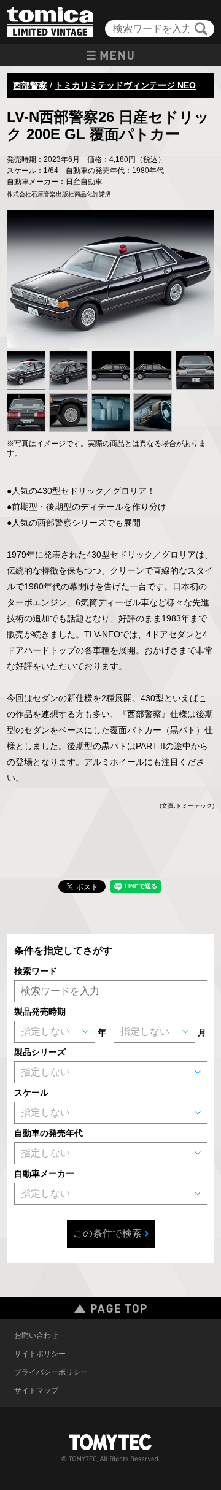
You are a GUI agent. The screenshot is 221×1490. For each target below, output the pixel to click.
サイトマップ (36, 1390)
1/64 (51, 170)
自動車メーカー (44, 1173)
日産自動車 (84, 181)
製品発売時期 (40, 1011)
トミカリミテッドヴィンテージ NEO (125, 85)
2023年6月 (62, 159)
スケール (31, 1092)
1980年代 (148, 170)
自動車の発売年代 (48, 1133)
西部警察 (30, 85)
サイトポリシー (40, 1354)
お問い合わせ (36, 1335)
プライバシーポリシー (51, 1372)
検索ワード (35, 971)
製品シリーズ (40, 1052)
